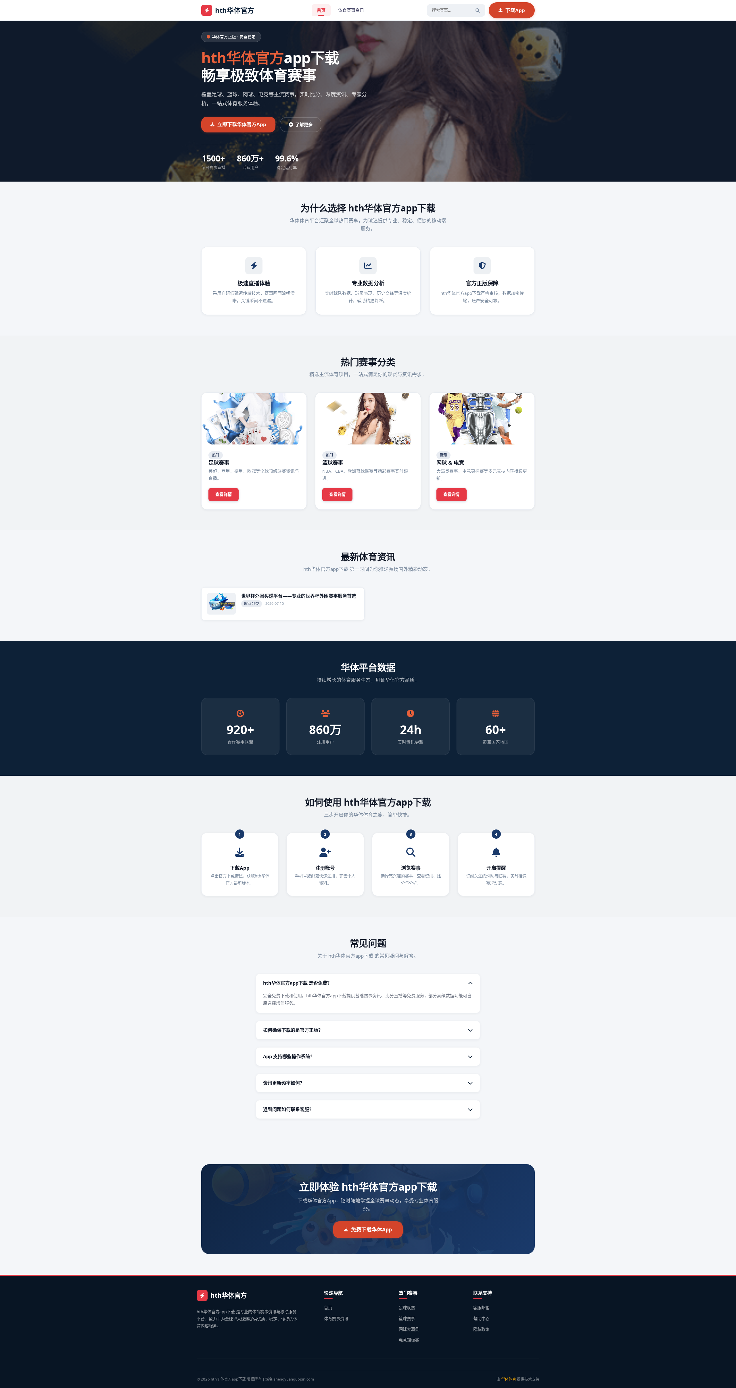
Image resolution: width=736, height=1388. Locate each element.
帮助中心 (481, 1318)
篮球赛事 (407, 1318)
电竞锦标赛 (409, 1340)
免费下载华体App (371, 1229)
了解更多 (304, 124)
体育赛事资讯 (351, 10)
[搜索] (478, 10)
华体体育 (508, 1379)
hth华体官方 (234, 10)
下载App (515, 10)
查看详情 (223, 494)
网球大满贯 (409, 1329)
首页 (321, 10)
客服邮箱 (481, 1307)
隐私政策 (481, 1329)
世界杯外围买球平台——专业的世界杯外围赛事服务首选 (298, 596)
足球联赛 (407, 1307)
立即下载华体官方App (241, 124)
